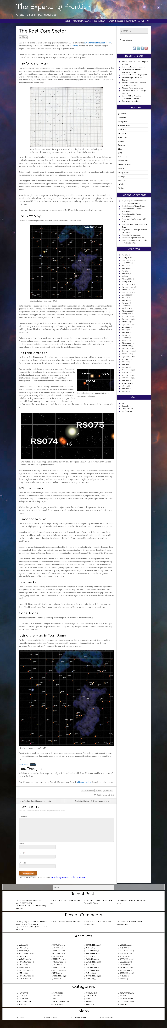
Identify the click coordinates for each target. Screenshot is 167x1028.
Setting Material (124, 172)
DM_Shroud (126, 230)
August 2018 (126, 359)
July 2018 (125, 362)
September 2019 (127, 324)
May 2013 (125, 391)
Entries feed (126, 406)
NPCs (121, 153)
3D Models (123, 114)
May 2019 (125, 335)
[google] (142, 48)
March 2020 (126, 308)
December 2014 (127, 375)
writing (109, 791)
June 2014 (125, 380)
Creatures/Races (125, 125)
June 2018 (125, 364)
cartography (89, 791)
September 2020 (127, 292)
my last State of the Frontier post (97, 42)
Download (33, 764)
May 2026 (125, 255)
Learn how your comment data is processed (69, 877)
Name (22, 843)
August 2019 (126, 327)
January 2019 (126, 346)
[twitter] (138, 48)
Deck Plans (123, 129)
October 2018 (126, 354)
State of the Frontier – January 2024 (134, 67)
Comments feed (127, 408)
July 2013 (125, 386)
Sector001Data (23, 764)
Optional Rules (124, 157)
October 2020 (126, 290)
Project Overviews (125, 165)
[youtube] (146, 48)
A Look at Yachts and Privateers (133, 88)
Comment (23, 816)
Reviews (122, 168)
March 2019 (126, 340)
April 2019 (125, 338)
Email (22, 853)
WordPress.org (127, 411)
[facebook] (134, 48)
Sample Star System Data (130, 101)
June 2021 (125, 273)
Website (22, 863)
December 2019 (127, 316)
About (141, 21)
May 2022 (125, 271)
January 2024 (126, 257)
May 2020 (125, 303)
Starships (122, 176)
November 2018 (127, 351)
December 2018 (127, 348)
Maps (24, 37)
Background (123, 121)
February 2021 (127, 279)
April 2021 (125, 276)
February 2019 (127, 343)
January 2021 (126, 281)
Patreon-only (123, 161)
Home (67, 21)
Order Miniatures (115, 21)
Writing (122, 188)
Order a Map (99, 21)
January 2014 (126, 383)
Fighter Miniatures (134, 235)
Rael (99, 791)
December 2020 (127, 284)
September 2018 (127, 356)
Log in (124, 403)
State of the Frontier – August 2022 (134, 75)
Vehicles (122, 184)
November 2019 (127, 319)
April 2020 (125, 306)
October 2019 (126, 322)
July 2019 (125, 330)
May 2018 (125, 367)
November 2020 (127, 287)
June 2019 (125, 332)
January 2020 (126, 314)
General (122, 141)
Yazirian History (140, 206)
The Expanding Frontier (53, 7)
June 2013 (125, 388)
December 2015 (127, 370)
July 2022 (125, 265)
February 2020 (127, 311)
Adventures (123, 118)
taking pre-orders (84, 782)
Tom (112, 795)
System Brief (123, 180)
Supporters (131, 21)
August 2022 (126, 263)
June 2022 (125, 268)
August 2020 (126, 295)
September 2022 (127, 260)
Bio (148, 21)
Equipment (123, 133)
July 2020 (125, 297)
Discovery (74, 45)
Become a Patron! (126, 40)
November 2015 (127, 372)
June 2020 (125, 300)
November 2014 (127, 378)
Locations (122, 145)
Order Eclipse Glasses (81, 21)
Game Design (124, 137)
